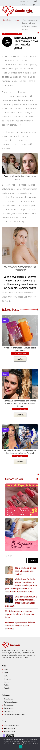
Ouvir (7, 42)
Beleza (6, 673)
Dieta (5, 676)
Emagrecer (7, 679)
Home (6, 670)
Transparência (8, 708)
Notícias (6, 685)
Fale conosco (8, 711)
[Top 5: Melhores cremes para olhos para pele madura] (9, 570)
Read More (20, 359)
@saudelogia (10, 728)
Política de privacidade (11, 702)
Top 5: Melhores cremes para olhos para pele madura (25, 570)
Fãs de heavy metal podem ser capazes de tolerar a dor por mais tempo (20, 614)
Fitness (6, 682)
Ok (20, 747)
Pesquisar (8, 556)
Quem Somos (8, 699)
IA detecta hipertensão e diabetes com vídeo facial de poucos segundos (20, 625)
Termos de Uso (9, 705)
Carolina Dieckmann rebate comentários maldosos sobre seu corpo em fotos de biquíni (20, 403)
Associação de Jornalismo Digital (14, 714)
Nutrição (7, 688)
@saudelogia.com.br (12, 725)
